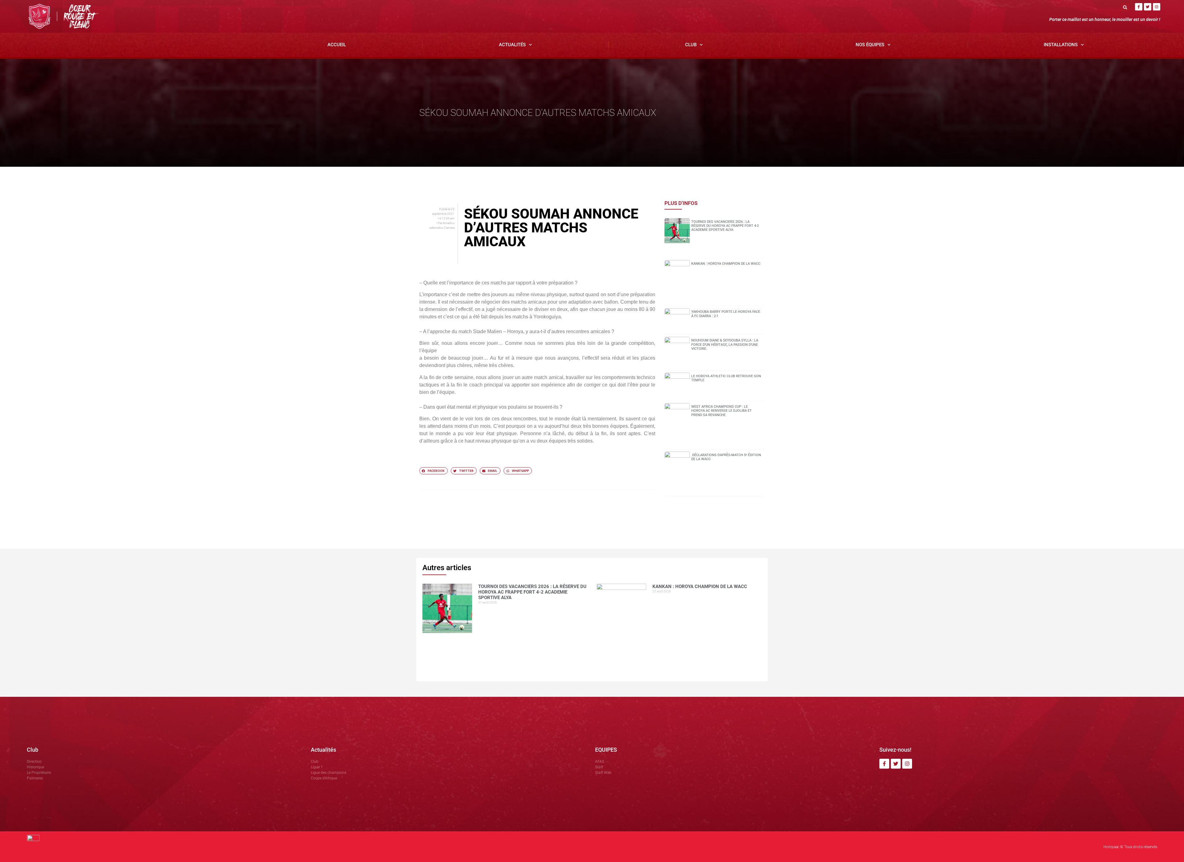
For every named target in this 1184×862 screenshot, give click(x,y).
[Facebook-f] (1138, 6)
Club (691, 44)
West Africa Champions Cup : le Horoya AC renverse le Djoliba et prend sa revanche (721, 411)
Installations (1061, 44)
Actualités (512, 44)
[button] (1125, 7)
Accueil (336, 44)
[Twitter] (1147, 6)
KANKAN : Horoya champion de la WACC (725, 264)
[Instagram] (1156, 6)
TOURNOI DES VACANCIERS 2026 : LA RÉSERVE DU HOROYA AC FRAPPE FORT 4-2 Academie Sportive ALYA (725, 226)
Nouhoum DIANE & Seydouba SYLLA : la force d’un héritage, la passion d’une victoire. (724, 344)
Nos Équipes (870, 44)
